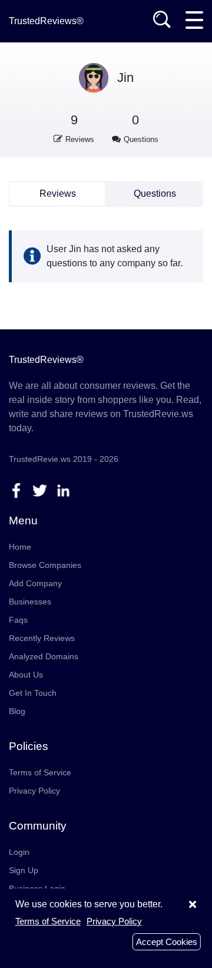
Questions (155, 194)
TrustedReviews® (46, 21)
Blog (17, 711)
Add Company (35, 583)
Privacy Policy (34, 790)
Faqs (18, 620)
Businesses (30, 601)
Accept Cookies (166, 942)
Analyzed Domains (43, 656)
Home (20, 546)
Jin (125, 77)
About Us (26, 674)
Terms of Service (40, 772)
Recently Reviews (42, 638)
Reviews (57, 194)
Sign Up (23, 870)
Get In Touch (33, 693)
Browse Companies (45, 565)
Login (19, 852)
